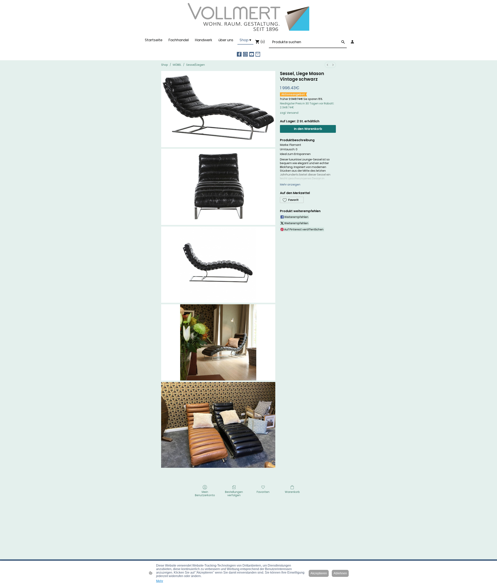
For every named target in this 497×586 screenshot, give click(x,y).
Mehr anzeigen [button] (290, 184)
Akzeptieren (318, 573)
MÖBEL (177, 65)
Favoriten (263, 492)
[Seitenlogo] (248, 17)
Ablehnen (340, 573)
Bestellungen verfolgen (234, 493)
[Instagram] (245, 54)
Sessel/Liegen (195, 65)
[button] (343, 42)
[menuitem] (327, 65)
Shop (164, 65)
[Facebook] (239, 54)
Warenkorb (292, 492)
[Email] (257, 54)
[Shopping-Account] (352, 41)
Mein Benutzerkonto (205, 493)
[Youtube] (251, 54)
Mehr (159, 581)
